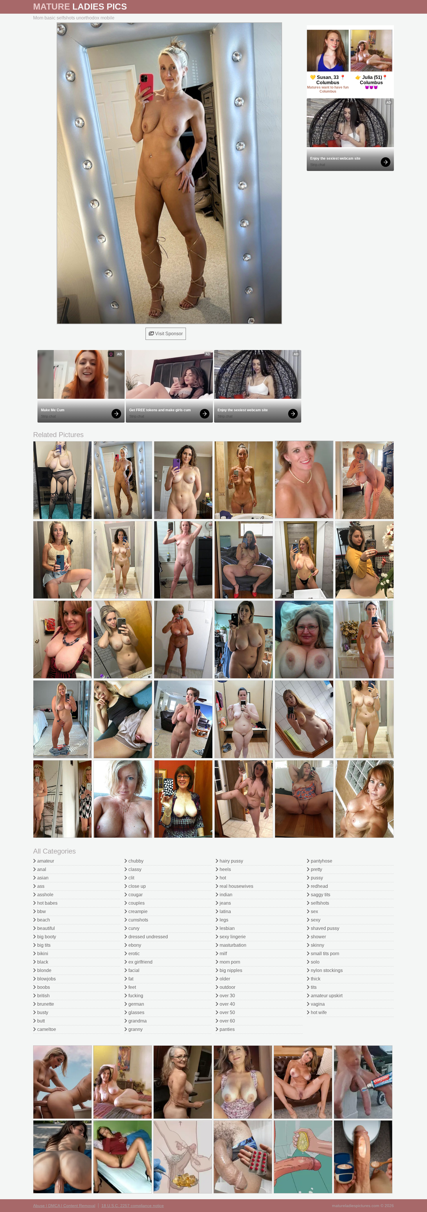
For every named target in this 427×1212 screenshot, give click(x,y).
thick (315, 978)
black (42, 962)
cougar (135, 894)
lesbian (226, 928)
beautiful (45, 928)
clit (130, 877)
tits (313, 987)
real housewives (235, 886)
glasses (135, 1012)
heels (224, 869)
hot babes (47, 903)
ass (40, 886)
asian (42, 877)
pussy (316, 877)
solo (315, 962)
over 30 (226, 995)
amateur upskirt (326, 995)
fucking (135, 995)
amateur (45, 860)
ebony (134, 945)
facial (133, 970)
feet (131, 987)
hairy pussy (230, 860)
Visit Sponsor (168, 333)
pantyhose (321, 860)
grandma (137, 1020)
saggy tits (320, 894)
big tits (43, 945)
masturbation (232, 945)
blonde (43, 970)
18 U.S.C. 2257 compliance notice (132, 1205)
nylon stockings (326, 970)
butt (40, 1020)
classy (134, 869)
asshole (44, 894)
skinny (317, 945)
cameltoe (46, 1029)
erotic (133, 953)
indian (225, 894)
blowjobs (46, 978)
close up (136, 886)
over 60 (226, 1020)
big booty (46, 936)
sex (314, 911)
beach (43, 919)
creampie (137, 911)
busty (42, 1012)
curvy (133, 928)
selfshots (319, 903)
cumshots (137, 919)
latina (224, 911)
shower (318, 936)
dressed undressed (147, 936)
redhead (319, 886)
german (135, 1004)
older (224, 978)
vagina (317, 1004)
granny (135, 1029)
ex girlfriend (139, 962)
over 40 (226, 1004)
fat (130, 978)
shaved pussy (324, 928)
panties (226, 1029)
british (43, 995)
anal (41, 869)
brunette (45, 1004)
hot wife (318, 1012)
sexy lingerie (232, 936)
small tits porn (324, 953)
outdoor (226, 987)
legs (223, 919)
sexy (315, 919)
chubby (135, 860)
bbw (41, 911)
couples (136, 903)
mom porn (229, 962)
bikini (42, 953)
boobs (43, 987)
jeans (224, 903)
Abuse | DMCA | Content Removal (64, 1205)
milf (222, 953)
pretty (316, 869)
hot (222, 877)
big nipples (230, 970)
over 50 (226, 1012)
